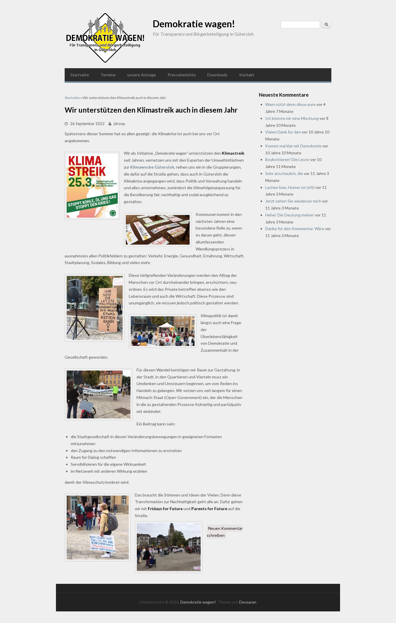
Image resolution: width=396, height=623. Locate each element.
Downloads (217, 74)
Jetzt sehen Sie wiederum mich (293, 200)
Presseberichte (182, 74)
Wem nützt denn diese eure (290, 104)
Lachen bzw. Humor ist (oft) (290, 187)
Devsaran (247, 601)
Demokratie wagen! (194, 23)
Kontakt (246, 74)
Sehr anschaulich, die (284, 173)
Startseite (79, 74)
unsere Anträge (141, 74)
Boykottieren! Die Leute (287, 159)
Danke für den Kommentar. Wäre (294, 228)
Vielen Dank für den (283, 131)
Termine (108, 74)
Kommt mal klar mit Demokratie (293, 145)
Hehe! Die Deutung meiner (289, 214)
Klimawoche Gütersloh (152, 167)
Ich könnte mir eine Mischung (292, 118)
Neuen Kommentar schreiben (225, 532)
